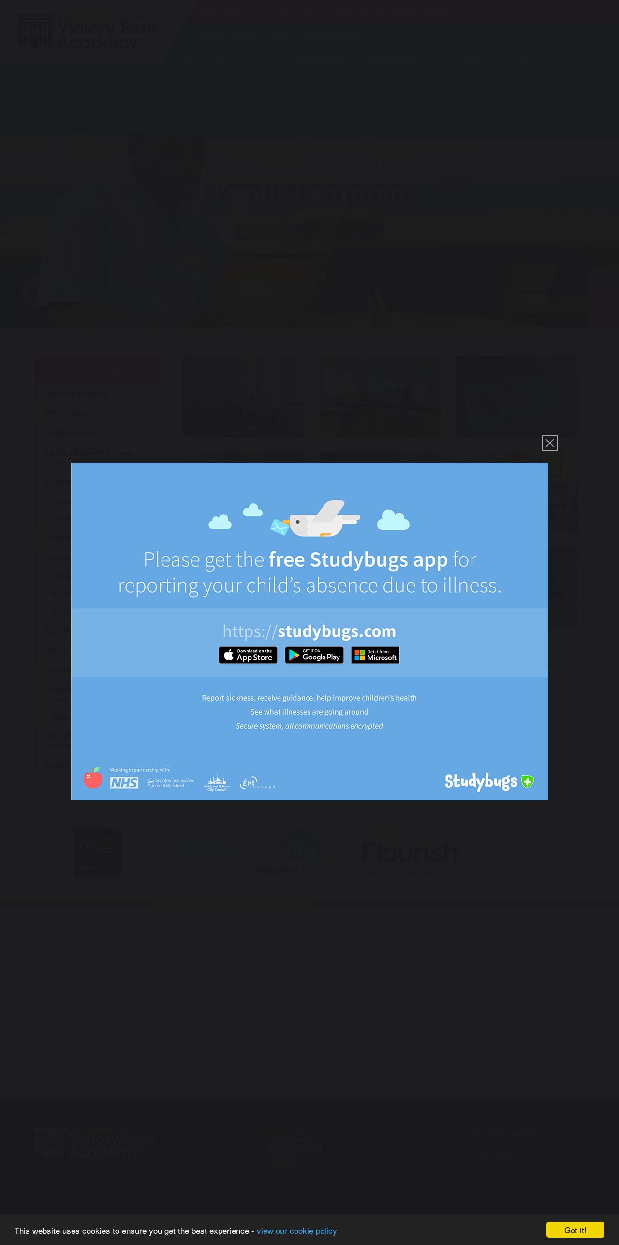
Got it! (575, 1230)
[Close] (550, 443)
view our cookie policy (297, 1230)
